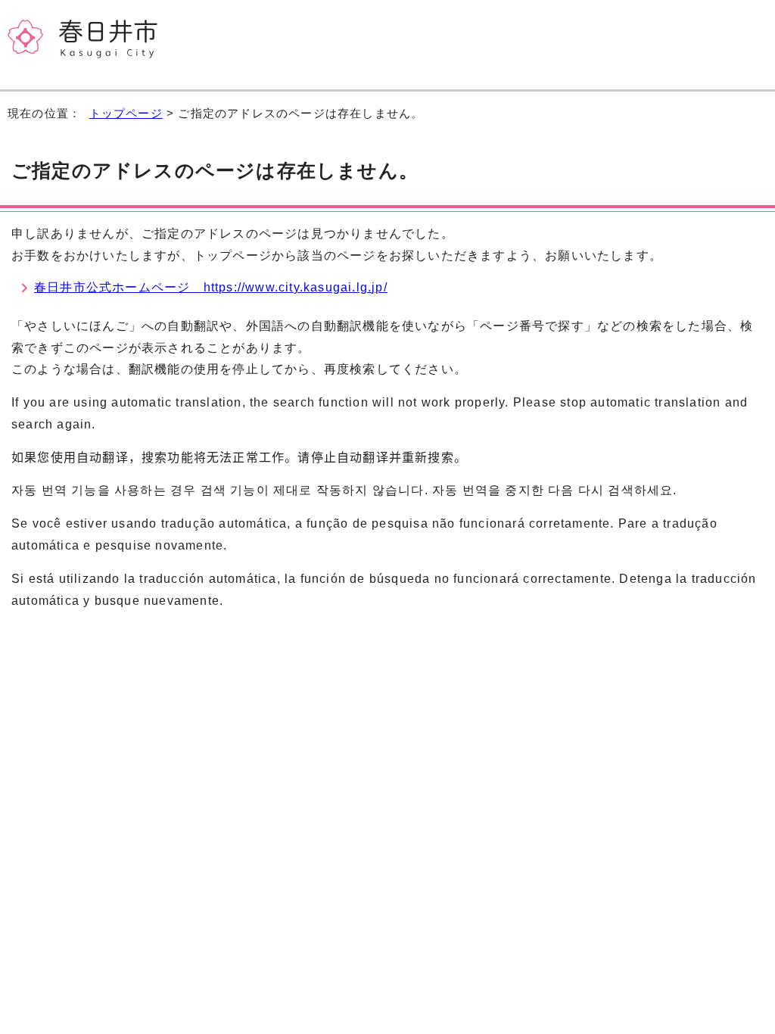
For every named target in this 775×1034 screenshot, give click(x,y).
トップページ (126, 113)
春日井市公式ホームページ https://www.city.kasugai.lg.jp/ (211, 287)
